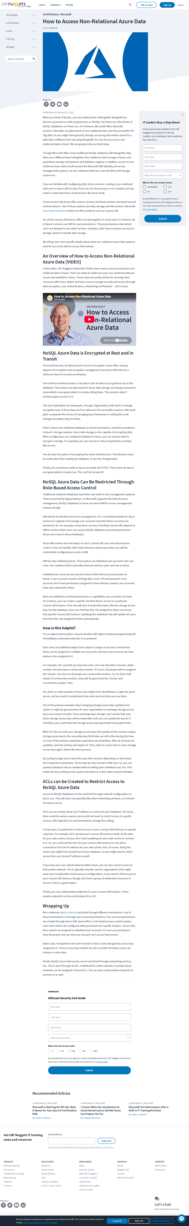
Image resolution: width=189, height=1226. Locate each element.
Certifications (12, 22)
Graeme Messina (92, 1117)
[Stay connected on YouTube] (59, 105)
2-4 (169, 186)
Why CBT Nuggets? (88, 1173)
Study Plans (85, 1181)
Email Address (55, 1134)
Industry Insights (49, 1181)
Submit (89, 1070)
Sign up (167, 4)
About (120, 1165)
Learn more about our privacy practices (40, 1222)
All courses (9, 1169)
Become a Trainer (125, 1177)
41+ (170, 191)
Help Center (161, 1165)
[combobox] (89, 1037)
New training (10, 1177)
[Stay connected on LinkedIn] (66, 105)
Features (8, 1181)
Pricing (69, 4)
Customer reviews (88, 1177)
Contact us (160, 1169)
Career (9, 30)
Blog (81, 1165)
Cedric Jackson (43, 1117)
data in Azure (67, 912)
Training (10, 38)
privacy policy (151, 209)
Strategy (10, 46)
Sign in (181, 4)
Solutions (55, 4)
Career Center (86, 1189)
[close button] (182, 114)
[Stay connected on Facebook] (46, 105)
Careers (121, 1173)
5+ (149, 191)
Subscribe (106, 1140)
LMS (43, 1177)
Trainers (8, 1185)
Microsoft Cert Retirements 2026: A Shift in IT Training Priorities (148, 1108)
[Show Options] (128, 1037)
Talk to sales (146, 4)
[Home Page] (16, 5)
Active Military (48, 1173)
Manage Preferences (162, 1220)
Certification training (14, 1173)
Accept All (117, 1220)
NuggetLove (123, 1169)
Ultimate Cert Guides (89, 1185)
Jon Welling (51, 27)
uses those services (53, 210)
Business (45, 1165)
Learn (42, 4)
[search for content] (130, 5)
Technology (11, 14)
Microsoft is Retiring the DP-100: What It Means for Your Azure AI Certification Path (54, 1110)
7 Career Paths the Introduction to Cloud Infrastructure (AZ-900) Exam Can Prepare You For (100, 1110)
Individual (152, 186)
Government (47, 1169)
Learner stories (86, 1169)
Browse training (11, 1165)
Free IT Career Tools (51, 1185)
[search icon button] (34, 58)
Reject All (139, 1220)
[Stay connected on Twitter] (52, 105)
